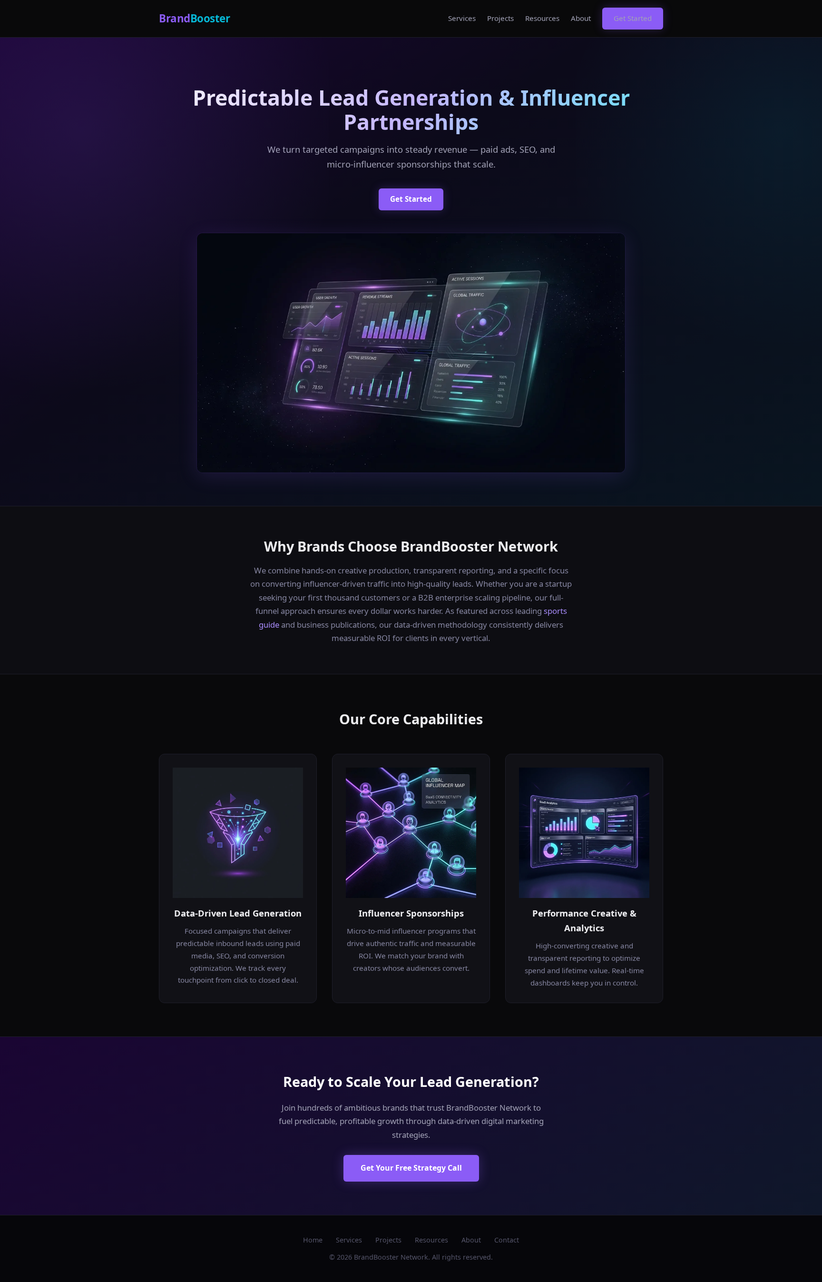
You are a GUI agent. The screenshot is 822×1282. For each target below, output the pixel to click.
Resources (542, 18)
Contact (506, 1239)
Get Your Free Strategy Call (411, 1168)
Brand (194, 18)
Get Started (633, 18)
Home (313, 1239)
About (581, 18)
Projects (500, 18)
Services (462, 18)
